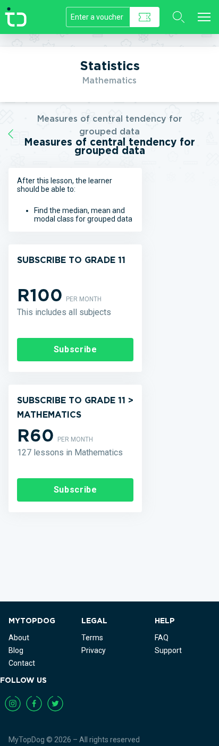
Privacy (93, 650)
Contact (22, 663)
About (19, 637)
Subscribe (75, 349)
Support (168, 650)
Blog (16, 650)
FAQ (162, 637)
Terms (92, 637)
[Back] (10, 134)
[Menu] (204, 17)
